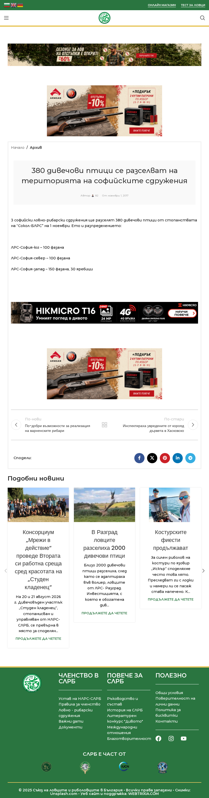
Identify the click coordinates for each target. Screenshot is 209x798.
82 (96, 195)
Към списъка (104, 425)
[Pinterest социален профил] (165, 458)
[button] (6, 571)
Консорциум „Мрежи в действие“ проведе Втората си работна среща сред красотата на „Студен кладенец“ (38, 559)
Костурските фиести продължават (170, 540)
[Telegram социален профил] (190, 458)
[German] (20, 5)
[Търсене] (203, 18)
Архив (36, 147)
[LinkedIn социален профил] (178, 458)
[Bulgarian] (7, 5)
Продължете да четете (38, 639)
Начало (17, 147)
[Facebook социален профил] (139, 458)
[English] (13, 5)
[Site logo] (104, 17)
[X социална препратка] (152, 458)
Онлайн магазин (162, 5)
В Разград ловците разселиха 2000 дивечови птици (104, 544)
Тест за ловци (193, 5)
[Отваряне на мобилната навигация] (6, 18)
